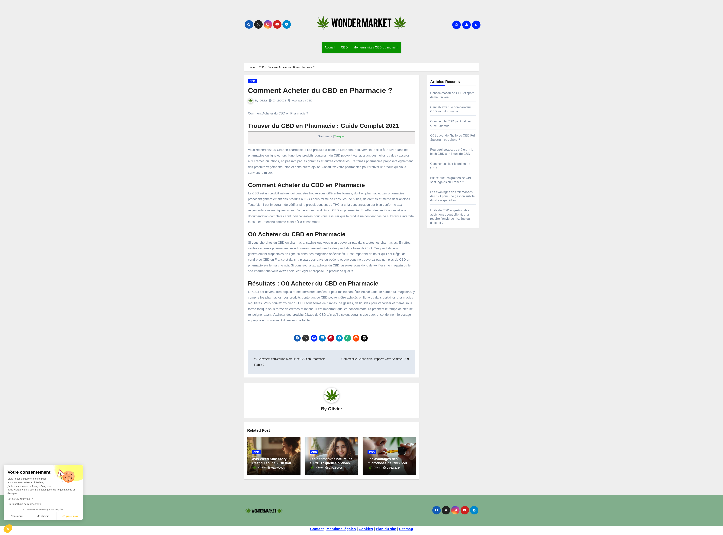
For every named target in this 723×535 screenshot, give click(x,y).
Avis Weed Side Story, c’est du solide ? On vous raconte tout (272, 463)
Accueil (330, 47)
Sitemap (406, 529)
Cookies (366, 529)
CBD (344, 47)
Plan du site (386, 529)
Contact (317, 529)
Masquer (339, 136)
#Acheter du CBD (301, 100)
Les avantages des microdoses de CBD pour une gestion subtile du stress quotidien (452, 196)
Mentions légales (341, 529)
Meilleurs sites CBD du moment (375, 47)
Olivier (263, 100)
